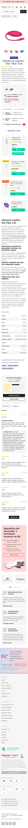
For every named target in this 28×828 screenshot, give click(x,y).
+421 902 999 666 (12, 748)
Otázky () (16, 406)
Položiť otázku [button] (14, 399)
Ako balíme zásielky (6, 707)
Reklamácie (4, 720)
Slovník (3, 690)
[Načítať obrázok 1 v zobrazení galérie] (6, 51)
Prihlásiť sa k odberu (21, 664)
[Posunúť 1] (10, 587)
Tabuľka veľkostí (5, 693)
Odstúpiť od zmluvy (14, 772)
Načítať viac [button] (14, 517)
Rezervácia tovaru (6, 712)
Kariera (3, 742)
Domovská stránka (6, 16)
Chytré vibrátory (13, 365)
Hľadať (3, 680)
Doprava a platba (5, 710)
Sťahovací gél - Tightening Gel (16, 138)
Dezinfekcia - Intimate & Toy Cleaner (17, 162)
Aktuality (3, 732)
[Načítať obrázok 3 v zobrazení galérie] (16, 51)
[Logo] (7, 7)
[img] (5, 414)
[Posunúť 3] (15, 587)
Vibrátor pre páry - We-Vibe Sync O (16, 203)
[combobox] (10, 11)
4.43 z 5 (18, 379)
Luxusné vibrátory (7, 368)
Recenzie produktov (6, 688)
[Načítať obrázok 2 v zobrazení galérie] (11, 51)
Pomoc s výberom (6, 685)
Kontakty (3, 737)
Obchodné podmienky (7, 718)
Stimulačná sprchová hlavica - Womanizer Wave (16, 183)
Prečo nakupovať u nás (7, 704)
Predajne (3, 734)
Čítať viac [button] (4, 467)
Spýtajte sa (4, 696)
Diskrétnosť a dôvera (6, 715)
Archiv (15, 16)
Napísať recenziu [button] (14, 395)
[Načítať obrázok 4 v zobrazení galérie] (22, 51)
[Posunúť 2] (12, 587)
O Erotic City (4, 740)
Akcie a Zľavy (4, 682)
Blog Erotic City (5, 729)
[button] (5, 66)
